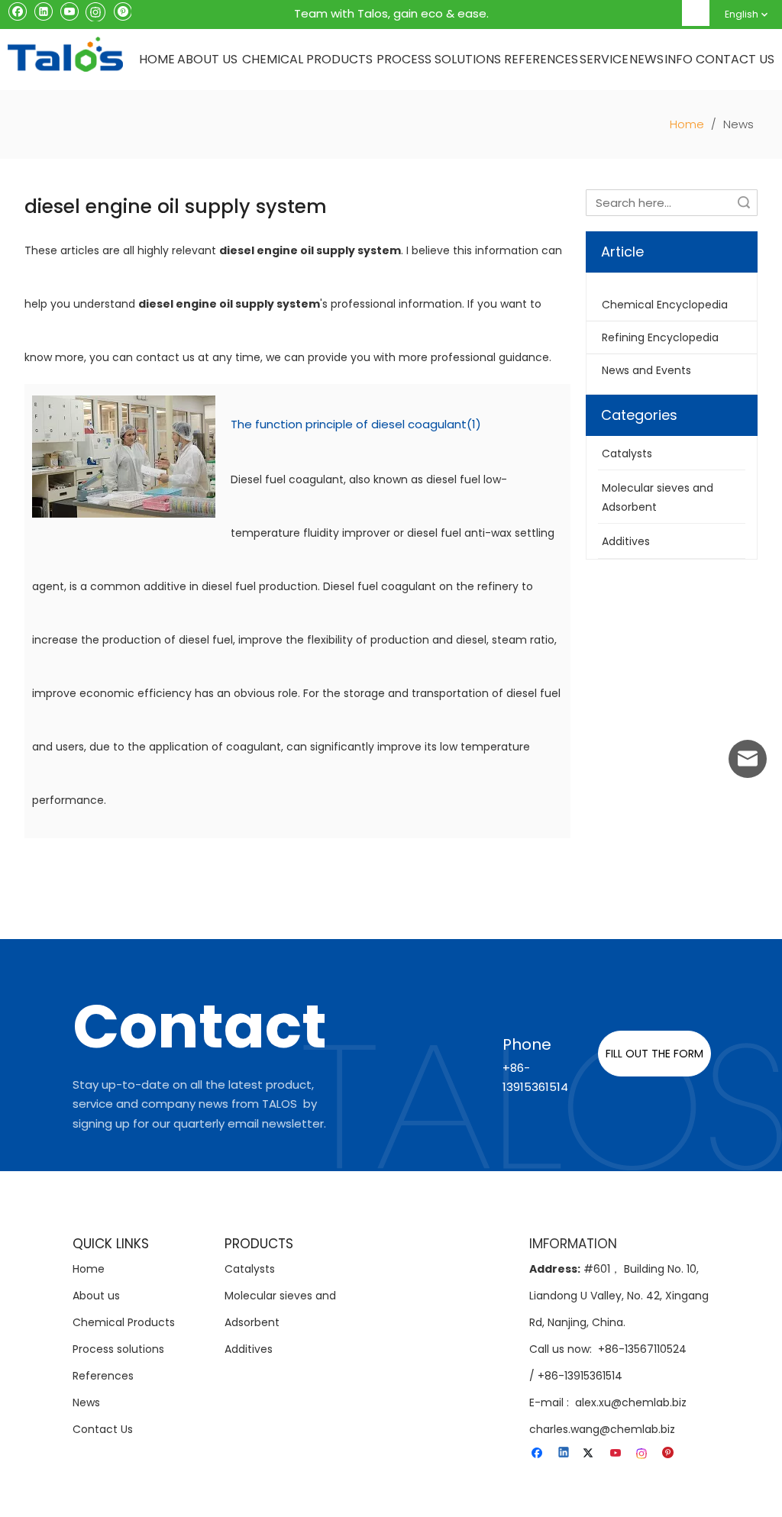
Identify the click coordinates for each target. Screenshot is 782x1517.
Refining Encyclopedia (660, 337)
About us (96, 1295)
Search (744, 202)
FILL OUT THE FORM (654, 1053)
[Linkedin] (43, 10)
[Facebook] (17, 10)
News (86, 1402)
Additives (249, 1349)
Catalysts (250, 1269)
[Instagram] (95, 10)
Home (89, 1269)
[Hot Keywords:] (696, 13)
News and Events (646, 370)
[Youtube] (69, 10)
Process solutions (118, 1349)
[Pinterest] (121, 10)
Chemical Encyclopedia (665, 304)
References (103, 1375)
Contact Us (103, 1429)
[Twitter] (590, 1453)
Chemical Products (124, 1322)
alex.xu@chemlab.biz (631, 1402)
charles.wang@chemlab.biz (602, 1429)
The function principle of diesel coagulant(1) (356, 424)
